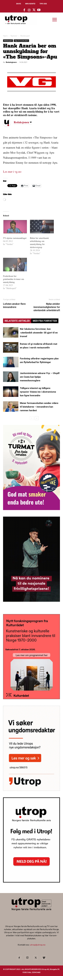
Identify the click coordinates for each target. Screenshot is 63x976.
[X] (36, 958)
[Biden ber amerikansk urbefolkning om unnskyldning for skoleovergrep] (42, 226)
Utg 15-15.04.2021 (21, 41)
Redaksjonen (11, 62)
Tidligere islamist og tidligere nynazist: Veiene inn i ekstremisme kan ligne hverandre (38, 392)
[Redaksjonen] (9, 123)
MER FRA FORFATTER (45, 320)
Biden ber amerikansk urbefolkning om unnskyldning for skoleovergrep (39, 243)
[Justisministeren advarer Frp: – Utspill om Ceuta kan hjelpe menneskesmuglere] (10, 376)
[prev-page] (32, 418)
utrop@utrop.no (37, 944)
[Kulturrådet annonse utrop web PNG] (31, 698)
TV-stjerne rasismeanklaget (14, 238)
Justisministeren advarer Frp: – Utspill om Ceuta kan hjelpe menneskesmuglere (39, 377)
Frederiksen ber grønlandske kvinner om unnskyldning (13, 279)
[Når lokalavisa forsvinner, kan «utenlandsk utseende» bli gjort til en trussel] (10, 332)
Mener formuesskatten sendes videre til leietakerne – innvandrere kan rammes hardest (39, 407)
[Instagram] (27, 958)
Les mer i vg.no (12, 171)
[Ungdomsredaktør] (31, 789)
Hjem (5, 35)
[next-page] (37, 418)
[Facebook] (19, 958)
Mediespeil (25, 35)
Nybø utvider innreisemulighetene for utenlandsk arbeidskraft (46, 307)
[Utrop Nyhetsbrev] (31, 881)
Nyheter (14, 35)
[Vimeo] (44, 958)
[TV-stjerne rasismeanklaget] (15, 226)
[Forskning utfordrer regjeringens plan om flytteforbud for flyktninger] (10, 362)
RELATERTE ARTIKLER (17, 320)
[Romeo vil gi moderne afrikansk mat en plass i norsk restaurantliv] (10, 347)
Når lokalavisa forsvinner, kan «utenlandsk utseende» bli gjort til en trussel (39, 333)
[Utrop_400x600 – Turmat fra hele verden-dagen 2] (31, 509)
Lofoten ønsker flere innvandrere (14, 305)
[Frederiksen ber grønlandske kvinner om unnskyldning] (15, 264)
